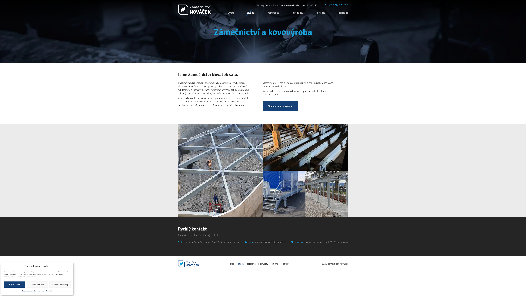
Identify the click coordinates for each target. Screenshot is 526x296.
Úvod (231, 12)
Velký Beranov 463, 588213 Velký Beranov (327, 242)
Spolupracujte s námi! (280, 106)
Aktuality (297, 12)
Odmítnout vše (37, 284)
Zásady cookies (27, 291)
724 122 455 (218, 242)
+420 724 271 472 (338, 5)
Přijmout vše (14, 284)
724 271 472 (195, 242)
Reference (273, 12)
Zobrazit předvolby (60, 284)
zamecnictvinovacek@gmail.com (270, 242)
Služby (250, 12)
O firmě (321, 12)
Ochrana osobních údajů (43, 291)
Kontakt (343, 12)
